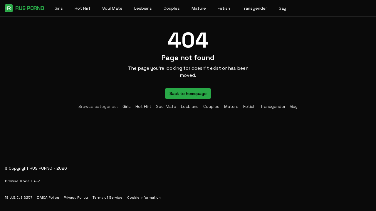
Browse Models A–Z (22, 181)
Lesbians (143, 8)
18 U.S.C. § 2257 (18, 197)
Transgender (254, 8)
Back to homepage (188, 93)
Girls (59, 8)
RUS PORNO (25, 8)
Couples (172, 8)
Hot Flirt (82, 8)
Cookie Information (144, 197)
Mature (199, 8)
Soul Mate (112, 8)
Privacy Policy (76, 197)
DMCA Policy (48, 197)
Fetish (224, 8)
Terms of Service (107, 197)
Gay (282, 8)
